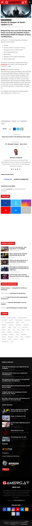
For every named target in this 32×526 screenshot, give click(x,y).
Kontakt (26, 521)
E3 (2, 322)
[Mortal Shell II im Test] (6, 432)
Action (3, 317)
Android (11, 320)
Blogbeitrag (4, 64)
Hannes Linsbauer (7, 27)
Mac (14, 329)
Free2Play (4, 324)
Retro (17, 334)
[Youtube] (18, 509)
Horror (9, 327)
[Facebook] (4, 509)
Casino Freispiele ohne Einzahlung (10, 456)
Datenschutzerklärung (15, 522)
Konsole (14, 121)
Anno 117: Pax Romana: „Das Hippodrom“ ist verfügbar (17, 248)
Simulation (10, 336)
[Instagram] (13, 509)
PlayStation (23, 121)
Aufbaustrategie (19, 320)
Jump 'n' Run (24, 327)
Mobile (3, 332)
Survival (4, 339)
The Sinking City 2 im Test (18, 437)
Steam (21, 336)
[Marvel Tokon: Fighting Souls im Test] (6, 424)
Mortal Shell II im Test (17, 430)
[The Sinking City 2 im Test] (6, 439)
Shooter (4, 336)
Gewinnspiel (18, 324)
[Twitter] (9, 509)
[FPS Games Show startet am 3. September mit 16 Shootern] (5, 262)
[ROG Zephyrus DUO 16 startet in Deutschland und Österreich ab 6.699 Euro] (5, 268)
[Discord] (18, 514)
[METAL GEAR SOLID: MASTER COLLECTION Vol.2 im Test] (5, 255)
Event (22, 322)
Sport (16, 336)
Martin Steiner (16, 439)
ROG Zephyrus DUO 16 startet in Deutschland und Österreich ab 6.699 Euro (19, 268)
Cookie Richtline (23, 522)
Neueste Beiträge (8, 243)
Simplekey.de (5, 453)
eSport (17, 322)
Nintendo (9, 332)
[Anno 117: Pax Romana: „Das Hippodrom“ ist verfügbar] (5, 249)
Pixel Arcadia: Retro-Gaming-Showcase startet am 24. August (19, 275)
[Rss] (26, 509)
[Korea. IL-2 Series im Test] (6, 418)
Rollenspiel (23, 334)
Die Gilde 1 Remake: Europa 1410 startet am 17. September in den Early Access (16, 399)
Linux (9, 329)
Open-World (16, 332)
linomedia (13, 524)
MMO (28, 329)
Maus (18, 329)
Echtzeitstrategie (9, 322)
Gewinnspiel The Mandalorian (18, 293)
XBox (3, 123)
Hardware (26, 324)
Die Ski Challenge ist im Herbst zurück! (17, 308)
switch (9, 339)
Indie (15, 327)
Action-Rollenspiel (6, 121)
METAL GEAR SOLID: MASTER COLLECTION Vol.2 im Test (18, 254)
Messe (23, 329)
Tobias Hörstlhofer (17, 426)
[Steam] (13, 514)
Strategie (28, 336)
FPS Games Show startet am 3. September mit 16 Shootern (18, 261)
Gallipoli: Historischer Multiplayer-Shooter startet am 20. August (14, 392)
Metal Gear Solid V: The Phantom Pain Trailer (16, 137)
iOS (19, 327)
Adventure (4, 320)
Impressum (6, 522)
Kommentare (8, 179)
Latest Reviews (7, 405)
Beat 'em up (27, 320)
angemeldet (9, 189)
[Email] (22, 509)
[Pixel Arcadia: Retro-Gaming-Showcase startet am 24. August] (5, 276)
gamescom (11, 324)
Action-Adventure (11, 317)
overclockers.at (24, 524)
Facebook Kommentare (21, 179)
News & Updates (8, 19)
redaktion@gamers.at (19, 500)
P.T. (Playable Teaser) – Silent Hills (16, 144)
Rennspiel (12, 334)
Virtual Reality (5, 341)
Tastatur (16, 339)
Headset (4, 327)
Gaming (2, 19)
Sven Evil (13, 257)
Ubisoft (22, 339)
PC (18, 121)
